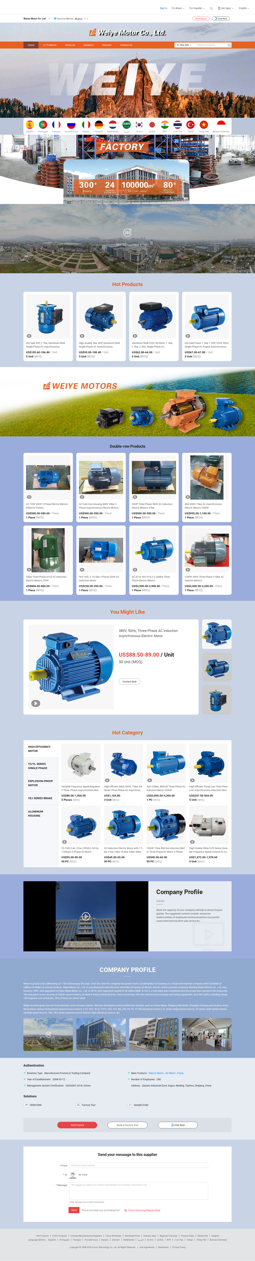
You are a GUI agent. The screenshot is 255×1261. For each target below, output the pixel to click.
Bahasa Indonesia (218, 1239)
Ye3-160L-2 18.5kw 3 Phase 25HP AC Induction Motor (99, 578)
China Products (59, 1235)
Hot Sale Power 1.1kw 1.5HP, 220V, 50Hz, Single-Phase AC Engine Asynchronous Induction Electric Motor (207, 344)
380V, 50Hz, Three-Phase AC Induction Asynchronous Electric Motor (148, 633)
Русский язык (91, 1239)
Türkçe (190, 1239)
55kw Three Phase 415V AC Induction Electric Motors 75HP (46, 578)
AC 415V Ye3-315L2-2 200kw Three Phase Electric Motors (151, 578)
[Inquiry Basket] (211, 8)
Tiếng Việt (201, 1239)
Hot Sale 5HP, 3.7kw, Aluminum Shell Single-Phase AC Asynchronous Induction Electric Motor (45, 344)
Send (74, 1210)
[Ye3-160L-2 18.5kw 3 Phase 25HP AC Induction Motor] (101, 550)
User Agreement (146, 1247)
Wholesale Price (132, 1235)
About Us (70, 45)
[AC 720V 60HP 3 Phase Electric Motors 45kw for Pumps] (48, 477)
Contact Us (126, 45)
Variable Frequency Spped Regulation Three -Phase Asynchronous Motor (80, 790)
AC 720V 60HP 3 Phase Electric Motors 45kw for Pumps (47, 505)
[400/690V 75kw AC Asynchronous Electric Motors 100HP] (207, 477)
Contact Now (129, 681)
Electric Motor (156, 1073)
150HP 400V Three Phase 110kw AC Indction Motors (204, 578)
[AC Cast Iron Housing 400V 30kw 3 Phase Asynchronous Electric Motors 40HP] (101, 477)
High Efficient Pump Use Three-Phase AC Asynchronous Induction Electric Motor (208, 790)
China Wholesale (113, 1235)
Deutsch (116, 1239)
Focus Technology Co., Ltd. (105, 1247)
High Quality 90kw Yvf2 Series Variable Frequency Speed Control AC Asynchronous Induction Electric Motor (208, 851)
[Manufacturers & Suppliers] (25, 7)
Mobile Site (203, 1235)
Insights (215, 1235)
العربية (140, 1239)
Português (64, 1239)
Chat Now (222, 18)
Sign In (163, 8)
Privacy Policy (179, 1247)
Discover (107, 45)
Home (31, 45)
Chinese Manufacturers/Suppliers (86, 1235)
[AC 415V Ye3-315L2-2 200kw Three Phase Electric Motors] (154, 550)
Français (77, 1239)
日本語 (160, 1239)
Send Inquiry (201, 18)
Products (51, 45)
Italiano (104, 1239)
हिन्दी (169, 1239)
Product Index (187, 1235)
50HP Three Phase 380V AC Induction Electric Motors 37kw (152, 505)
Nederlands (128, 1239)
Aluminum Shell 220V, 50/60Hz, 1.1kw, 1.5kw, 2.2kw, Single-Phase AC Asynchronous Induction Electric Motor (153, 344)
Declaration (163, 1247)
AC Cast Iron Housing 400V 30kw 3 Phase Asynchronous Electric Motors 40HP (98, 505)
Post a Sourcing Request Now (142, 1210)
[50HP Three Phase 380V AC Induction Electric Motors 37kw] (154, 477)
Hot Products (42, 1235)
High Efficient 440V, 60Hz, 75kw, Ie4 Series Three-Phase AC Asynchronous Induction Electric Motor (123, 790)
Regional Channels (168, 1235)
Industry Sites (149, 1235)
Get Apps (225, 8)
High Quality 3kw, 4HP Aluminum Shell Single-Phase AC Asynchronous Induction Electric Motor (99, 344)
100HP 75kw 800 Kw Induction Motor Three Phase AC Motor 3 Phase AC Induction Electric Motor (166, 851)
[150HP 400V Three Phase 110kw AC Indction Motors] (207, 550)
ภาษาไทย (178, 1239)
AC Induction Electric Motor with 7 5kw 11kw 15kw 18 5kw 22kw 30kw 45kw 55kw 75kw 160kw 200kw (123, 851)
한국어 (150, 1239)
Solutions (89, 45)
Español (52, 1239)
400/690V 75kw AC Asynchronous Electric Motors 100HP (203, 505)
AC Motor (170, 1073)
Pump (180, 1073)
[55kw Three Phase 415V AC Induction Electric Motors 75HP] (48, 550)
